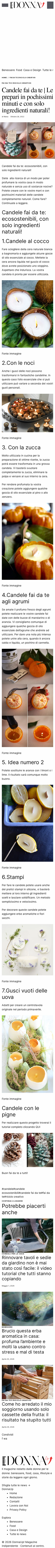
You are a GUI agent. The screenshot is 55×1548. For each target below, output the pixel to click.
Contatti (14, 1501)
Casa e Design (32, 70)
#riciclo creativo (14, 1196)
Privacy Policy (18, 1509)
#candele (7, 1188)
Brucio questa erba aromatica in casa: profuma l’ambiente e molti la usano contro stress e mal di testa (23, 1341)
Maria (6, 117)
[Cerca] (50, 5)
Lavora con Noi (19, 1505)
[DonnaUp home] (27, 1465)
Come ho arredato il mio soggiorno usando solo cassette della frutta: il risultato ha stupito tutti (27, 1412)
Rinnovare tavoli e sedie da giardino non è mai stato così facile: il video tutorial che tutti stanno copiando (27, 1268)
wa (5, 1438)
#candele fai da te (30, 1192)
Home (4, 77)
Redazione (16, 1497)
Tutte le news (18, 1534)
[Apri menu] (5, 5)
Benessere (8, 70)
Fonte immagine (11, 353)
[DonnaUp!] (27, 5)
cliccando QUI (31, 1126)
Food (19, 70)
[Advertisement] (27, 39)
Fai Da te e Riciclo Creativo (23, 77)
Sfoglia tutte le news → (16, 1485)
